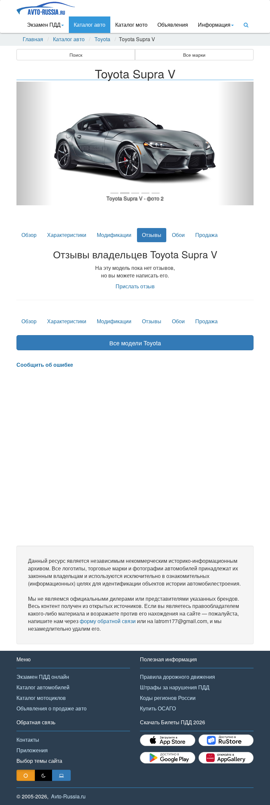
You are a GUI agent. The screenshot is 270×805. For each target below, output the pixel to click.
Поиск (75, 54)
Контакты (27, 739)
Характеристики (66, 235)
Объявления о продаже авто (51, 708)
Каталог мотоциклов (41, 698)
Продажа (206, 235)
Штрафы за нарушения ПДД (174, 687)
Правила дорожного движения (177, 676)
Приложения (32, 750)
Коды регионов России (168, 698)
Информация (214, 24)
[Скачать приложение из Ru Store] (226, 740)
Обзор (29, 235)
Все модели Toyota (135, 342)
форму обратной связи (108, 621)
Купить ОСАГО (158, 708)
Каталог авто (89, 24)
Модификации (114, 235)
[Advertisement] (135, 457)
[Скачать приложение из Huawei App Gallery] (226, 757)
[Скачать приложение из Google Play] (167, 757)
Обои (178, 235)
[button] (34, 143)
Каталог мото (131, 24)
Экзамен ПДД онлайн (42, 676)
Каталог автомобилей (42, 687)
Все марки (194, 54)
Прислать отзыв (135, 286)
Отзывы (151, 235)
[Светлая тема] (25, 775)
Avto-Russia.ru (68, 796)
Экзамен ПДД (44, 24)
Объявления (172, 24)
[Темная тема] (43, 775)
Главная (33, 39)
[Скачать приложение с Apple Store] (167, 740)
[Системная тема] (61, 775)
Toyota (102, 39)
